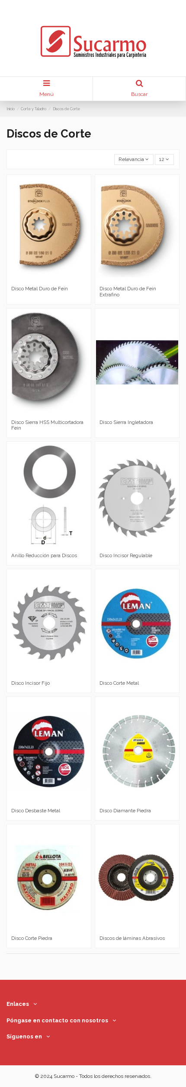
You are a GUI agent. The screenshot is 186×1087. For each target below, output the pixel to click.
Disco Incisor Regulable (125, 555)
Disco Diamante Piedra (125, 811)
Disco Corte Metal (119, 683)
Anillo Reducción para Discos (44, 555)
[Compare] (43, 280)
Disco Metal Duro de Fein (39, 289)
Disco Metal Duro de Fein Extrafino (127, 291)
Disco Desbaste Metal (35, 811)
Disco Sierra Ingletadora (126, 422)
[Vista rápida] (54, 280)
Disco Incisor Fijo (30, 683)
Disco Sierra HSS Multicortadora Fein (47, 425)
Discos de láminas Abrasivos (132, 938)
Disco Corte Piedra (31, 938)
